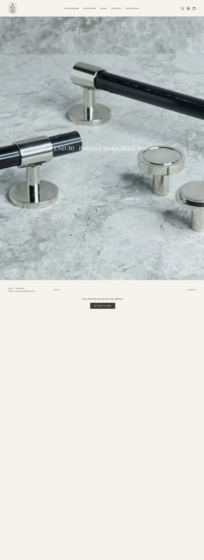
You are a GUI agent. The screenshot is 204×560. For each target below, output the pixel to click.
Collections (19, 288)
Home (10, 288)
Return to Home (102, 306)
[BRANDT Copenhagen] (12, 8)
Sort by (56, 290)
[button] (182, 8)
